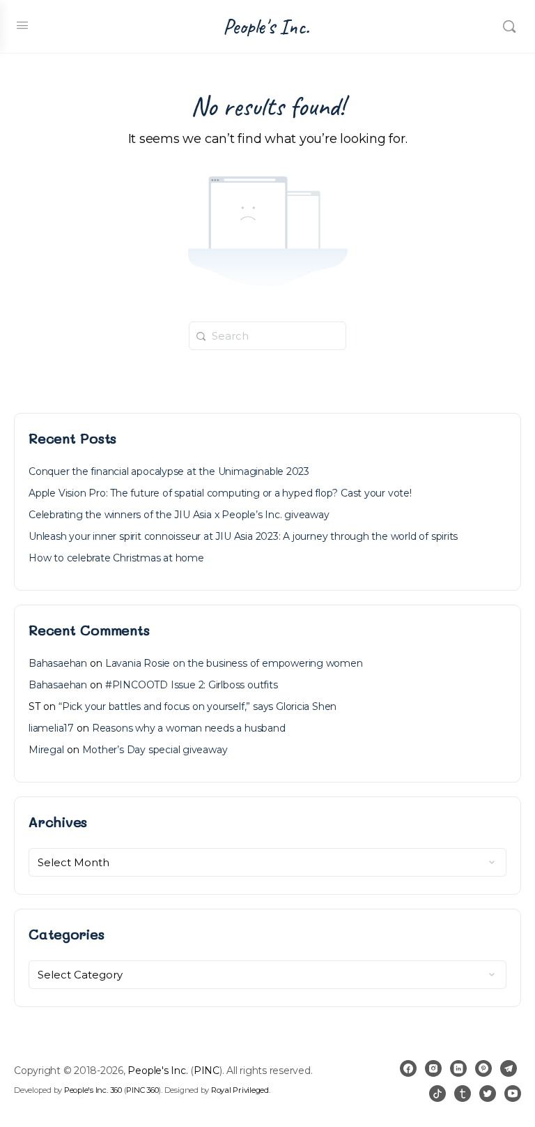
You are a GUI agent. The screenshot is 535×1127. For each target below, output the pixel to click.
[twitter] (487, 1093)
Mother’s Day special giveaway (155, 749)
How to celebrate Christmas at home (116, 558)
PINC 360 (142, 1090)
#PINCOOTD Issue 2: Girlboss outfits (191, 685)
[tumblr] (462, 1093)
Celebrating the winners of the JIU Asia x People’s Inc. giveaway (179, 514)
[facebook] (408, 1068)
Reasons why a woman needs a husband (189, 728)
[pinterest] (483, 1068)
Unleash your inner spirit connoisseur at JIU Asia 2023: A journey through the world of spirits (243, 536)
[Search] (509, 26)
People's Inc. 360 (93, 1090)
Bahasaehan (58, 663)
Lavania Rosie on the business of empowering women (234, 663)
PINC (206, 1070)
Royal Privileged (240, 1090)
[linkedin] (458, 1068)
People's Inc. (266, 26)
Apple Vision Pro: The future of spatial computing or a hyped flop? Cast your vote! (220, 493)
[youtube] (512, 1093)
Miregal (46, 749)
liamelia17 (51, 728)
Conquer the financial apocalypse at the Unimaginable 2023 (169, 471)
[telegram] (508, 1068)
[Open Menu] (22, 25)
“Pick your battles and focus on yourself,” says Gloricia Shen (197, 706)
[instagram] (433, 1068)
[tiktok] (437, 1093)
